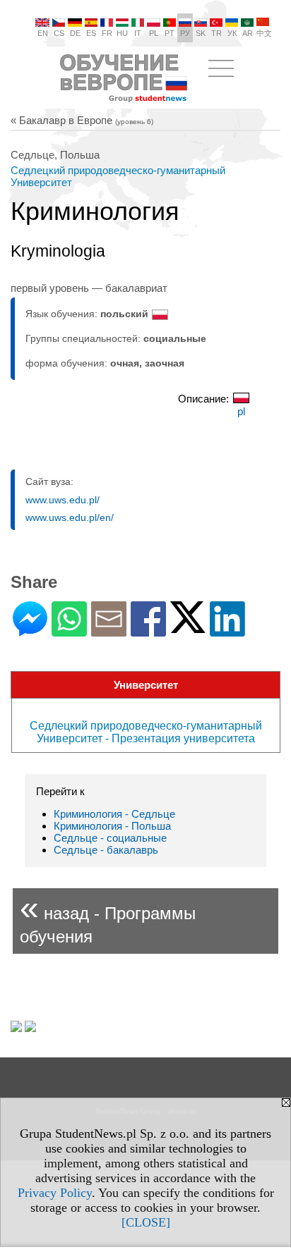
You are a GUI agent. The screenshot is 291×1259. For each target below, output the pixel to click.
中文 (264, 33)
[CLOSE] (145, 1222)
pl (241, 411)
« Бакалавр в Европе (82, 120)
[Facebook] (148, 630)
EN (42, 33)
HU (122, 33)
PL (153, 33)
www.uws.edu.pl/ (62, 499)
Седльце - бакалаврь (106, 850)
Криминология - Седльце (114, 814)
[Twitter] (188, 627)
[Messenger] (30, 630)
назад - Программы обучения (108, 917)
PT (169, 33)
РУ (185, 33)
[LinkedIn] (227, 630)
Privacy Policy (55, 1193)
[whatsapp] (69, 630)
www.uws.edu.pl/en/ (69, 517)
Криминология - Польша (112, 826)
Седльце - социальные (110, 838)
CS (59, 33)
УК (232, 33)
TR (216, 33)
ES (91, 33)
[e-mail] (108, 630)
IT (137, 33)
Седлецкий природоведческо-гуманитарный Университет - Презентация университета (146, 732)
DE (75, 33)
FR (107, 33)
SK (201, 33)
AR (247, 33)
